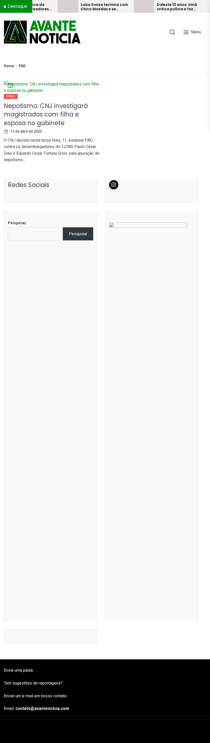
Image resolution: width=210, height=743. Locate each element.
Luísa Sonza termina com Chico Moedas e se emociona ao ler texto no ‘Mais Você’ (96, 7)
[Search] (172, 32)
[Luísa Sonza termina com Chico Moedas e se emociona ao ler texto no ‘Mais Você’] (59, 6)
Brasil (10, 96)
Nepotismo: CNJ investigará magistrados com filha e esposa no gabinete (46, 114)
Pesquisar (17, 223)
